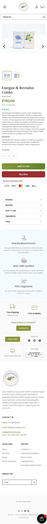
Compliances (23, 517)
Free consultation (9, 461)
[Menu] (4, 7)
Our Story (6, 453)
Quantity (6, 150)
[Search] (44, 17)
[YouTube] (40, 341)
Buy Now (23, 174)
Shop (4, 449)
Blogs (4, 457)
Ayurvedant (26, 501)
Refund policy (34, 515)
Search (10, 515)
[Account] (31, 7)
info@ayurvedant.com (16, 427)
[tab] (23, 199)
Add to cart (23, 166)
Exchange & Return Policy (31, 465)
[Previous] (4, 46)
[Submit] (34, 482)
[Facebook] (29, 341)
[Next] (42, 46)
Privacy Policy (26, 457)
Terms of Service (21, 515)
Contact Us (23, 328)
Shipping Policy (27, 461)
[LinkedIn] (28, 511)
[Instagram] (34, 341)
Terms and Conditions (30, 453)
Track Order (12, 339)
